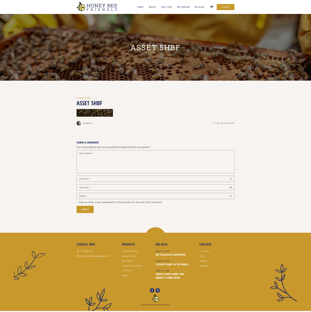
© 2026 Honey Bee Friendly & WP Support (155, 305)
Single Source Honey (132, 265)
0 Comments (229, 123)
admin (88, 123)
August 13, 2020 (162, 271)
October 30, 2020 (84, 98)
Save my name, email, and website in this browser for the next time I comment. (120, 202)
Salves (125, 275)
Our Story (204, 251)
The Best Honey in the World (172, 264)
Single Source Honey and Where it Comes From (170, 275)
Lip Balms (126, 270)
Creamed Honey (130, 251)
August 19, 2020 (162, 261)
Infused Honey (129, 256)
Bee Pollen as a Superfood (171, 254)
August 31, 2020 (162, 251)
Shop (202, 256)
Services (203, 260)
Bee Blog (203, 265)
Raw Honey (127, 260)
